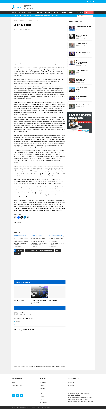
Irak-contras (53, 300)
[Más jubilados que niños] (22, 241)
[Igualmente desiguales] (40, 241)
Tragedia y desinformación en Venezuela (81, 62)
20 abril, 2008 (19, 29)
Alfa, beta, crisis (19, 300)
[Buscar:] (85, 15)
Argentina (20, 250)
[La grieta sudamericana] (72, 54)
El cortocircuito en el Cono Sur (83, 27)
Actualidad (43, 382)
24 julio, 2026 (79, 98)
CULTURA (55, 12)
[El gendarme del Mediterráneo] (72, 80)
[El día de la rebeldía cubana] (72, 89)
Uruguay (17, 253)
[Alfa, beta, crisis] (22, 292)
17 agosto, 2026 (80, 38)
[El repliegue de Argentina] (72, 106)
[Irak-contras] (57, 292)
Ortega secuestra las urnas (82, 71)
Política (25, 29)
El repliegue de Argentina (83, 104)
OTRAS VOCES (79, 12)
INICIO (14, 12)
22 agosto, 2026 (80, 29)
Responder (18, 324)
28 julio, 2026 (79, 91)
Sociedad (42, 391)
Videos (42, 399)
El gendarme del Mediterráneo (80, 79)
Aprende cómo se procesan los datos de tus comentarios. (50, 366)
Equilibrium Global (16, 385)
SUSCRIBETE (89, 12)
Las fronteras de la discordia (81, 35)
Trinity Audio (29, 59)
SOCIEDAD (47, 12)
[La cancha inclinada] (72, 98)
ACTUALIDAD (22, 12)
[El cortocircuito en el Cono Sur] (72, 28)
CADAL (13, 382)
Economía (42, 388)
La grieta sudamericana (83, 52)
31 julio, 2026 (79, 82)
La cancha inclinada (81, 96)
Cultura (42, 394)
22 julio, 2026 (79, 106)
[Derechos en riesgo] (72, 45)
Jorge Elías (71, 382)
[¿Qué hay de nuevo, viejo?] (58, 241)
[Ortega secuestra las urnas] (72, 72)
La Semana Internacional (46, 250)
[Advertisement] (67, 6)
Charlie (21, 312)
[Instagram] (90, 1)
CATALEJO (63, 12)
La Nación (34, 250)
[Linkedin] (93, 1)
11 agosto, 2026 (80, 54)
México (58, 250)
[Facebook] (87, 1)
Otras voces (43, 402)
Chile (27, 250)
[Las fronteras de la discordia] (72, 36)
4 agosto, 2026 (80, 73)
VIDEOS (71, 12)
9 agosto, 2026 (80, 65)
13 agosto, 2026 (80, 45)
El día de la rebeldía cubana (81, 88)
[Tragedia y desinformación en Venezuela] (72, 62)
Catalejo (42, 396)
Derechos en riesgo (81, 43)
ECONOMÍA (39, 12)
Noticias (22, 20)
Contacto (71, 385)
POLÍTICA (30, 12)
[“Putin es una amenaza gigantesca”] (39, 292)
